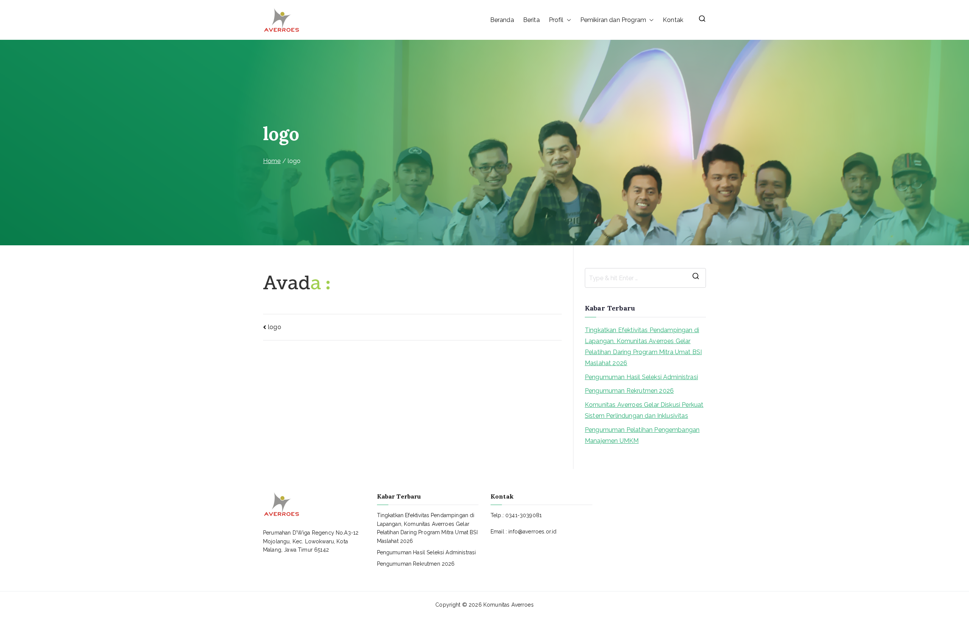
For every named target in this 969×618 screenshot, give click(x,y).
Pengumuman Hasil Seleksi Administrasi (641, 377)
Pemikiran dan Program (613, 20)
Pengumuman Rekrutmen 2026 (629, 390)
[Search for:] (645, 277)
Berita (531, 20)
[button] (567, 20)
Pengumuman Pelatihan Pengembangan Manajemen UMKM (642, 435)
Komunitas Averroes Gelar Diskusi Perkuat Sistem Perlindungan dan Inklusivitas (644, 410)
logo (274, 327)
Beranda (502, 20)
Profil (556, 20)
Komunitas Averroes (508, 605)
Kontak (673, 20)
